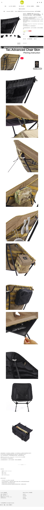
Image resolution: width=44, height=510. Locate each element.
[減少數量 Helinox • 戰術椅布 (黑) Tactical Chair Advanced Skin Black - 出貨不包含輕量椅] (24, 36)
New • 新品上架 (21, 6)
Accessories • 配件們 (10, 11)
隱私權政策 (24, 495)
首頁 (5, 6)
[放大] (19, 15)
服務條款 (24, 494)
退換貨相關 (24, 498)
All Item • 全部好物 (12, 6)
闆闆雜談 (37, 6)
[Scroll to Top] (42, 505)
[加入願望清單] (42, 14)
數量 (23, 34)
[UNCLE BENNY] (22, 2)
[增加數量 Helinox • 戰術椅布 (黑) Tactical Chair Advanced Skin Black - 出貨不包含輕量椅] (28, 36)
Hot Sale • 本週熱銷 (30, 6)
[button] (41, 2)
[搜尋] (2, 2)
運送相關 (24, 497)
